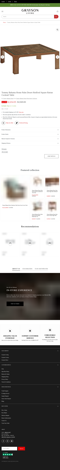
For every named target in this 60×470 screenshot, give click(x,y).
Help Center (5, 406)
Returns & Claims (5, 374)
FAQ (3, 369)
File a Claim (4, 410)
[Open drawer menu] (2, 11)
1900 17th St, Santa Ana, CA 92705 (8, 437)
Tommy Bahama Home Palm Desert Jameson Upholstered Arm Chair (37, 191)
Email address (6, 448)
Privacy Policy (5, 379)
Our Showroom (41, 269)
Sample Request (5, 396)
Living (9, 1)
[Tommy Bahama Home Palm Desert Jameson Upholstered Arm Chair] (37, 182)
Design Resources (6, 386)
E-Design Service (5, 393)
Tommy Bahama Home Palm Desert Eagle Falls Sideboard (52, 191)
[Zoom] (57, 29)
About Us (16, 269)
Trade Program (5, 391)
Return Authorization (6, 418)
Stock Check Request (6, 398)
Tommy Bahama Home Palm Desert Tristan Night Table (52, 215)
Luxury (3, 1)
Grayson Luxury (5, 357)
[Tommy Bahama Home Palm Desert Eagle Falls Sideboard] (52, 182)
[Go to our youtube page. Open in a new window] (11, 441)
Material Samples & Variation (8, 138)
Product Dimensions (6, 129)
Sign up (21, 448)
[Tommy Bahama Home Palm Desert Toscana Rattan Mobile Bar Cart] (37, 206)
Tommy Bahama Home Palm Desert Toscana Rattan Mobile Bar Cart (37, 215)
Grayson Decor (5, 360)
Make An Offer (9, 122)
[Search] (56, 16)
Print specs (4, 149)
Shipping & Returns (6, 143)
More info (21, 112)
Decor (15, 1)
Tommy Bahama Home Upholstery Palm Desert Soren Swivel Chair (15, 205)
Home (4, 22)
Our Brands (27, 269)
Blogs (3, 401)
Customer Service (6, 364)
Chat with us (51, 156)
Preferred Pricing (23, 122)
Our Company (5, 350)
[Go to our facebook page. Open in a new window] (3, 441)
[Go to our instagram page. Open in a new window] (7, 441)
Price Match (4, 412)
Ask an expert (5, 151)
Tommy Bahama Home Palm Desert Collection (26, 98)
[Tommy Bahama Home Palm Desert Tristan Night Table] (52, 206)
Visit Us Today (15, 303)
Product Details (5, 134)
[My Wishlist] (54, 11)
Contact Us (4, 420)
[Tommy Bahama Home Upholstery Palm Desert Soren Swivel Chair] (15, 189)
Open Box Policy (5, 371)
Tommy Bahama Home (8, 98)
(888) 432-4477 (8, 432)
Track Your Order (5, 423)
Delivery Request (5, 415)
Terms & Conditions (6, 382)
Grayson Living (5, 354)
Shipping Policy (5, 376)
